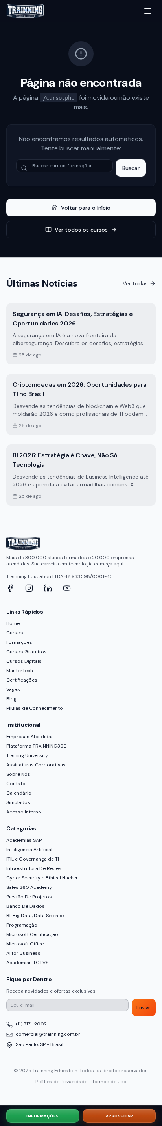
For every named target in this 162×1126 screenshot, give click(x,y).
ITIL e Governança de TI (32, 859)
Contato (16, 784)
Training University (27, 755)
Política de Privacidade (61, 1081)
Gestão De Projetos (29, 897)
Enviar (143, 1007)
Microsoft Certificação (32, 934)
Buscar (131, 168)
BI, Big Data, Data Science (35, 915)
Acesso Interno (23, 812)
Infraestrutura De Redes (33, 868)
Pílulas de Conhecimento (34, 708)
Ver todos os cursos (81, 229)
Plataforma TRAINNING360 (36, 746)
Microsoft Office (25, 944)
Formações (19, 642)
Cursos (14, 633)
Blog (11, 699)
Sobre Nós (18, 774)
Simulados (18, 802)
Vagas (13, 689)
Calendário (18, 793)
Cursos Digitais (24, 661)
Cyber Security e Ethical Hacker (42, 878)
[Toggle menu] (148, 11)
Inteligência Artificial (29, 849)
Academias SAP (24, 840)
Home (13, 623)
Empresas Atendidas (30, 736)
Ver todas (135, 283)
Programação (21, 925)
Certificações (21, 680)
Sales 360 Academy (29, 887)
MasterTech (19, 670)
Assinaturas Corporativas (36, 765)
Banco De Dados (25, 906)
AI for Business (23, 953)
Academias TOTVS (27, 963)
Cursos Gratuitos (26, 652)
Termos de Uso (109, 1081)
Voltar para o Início (85, 207)
